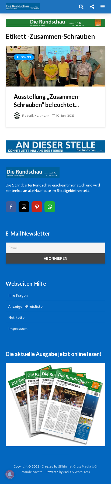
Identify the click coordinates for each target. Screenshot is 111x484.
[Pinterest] (37, 206)
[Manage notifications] (9, 474)
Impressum (17, 328)
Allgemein (24, 57)
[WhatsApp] (49, 206)
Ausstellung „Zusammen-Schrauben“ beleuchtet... (47, 100)
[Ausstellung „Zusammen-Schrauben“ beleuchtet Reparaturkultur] (55, 65)
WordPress (82, 472)
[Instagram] (24, 206)
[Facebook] (11, 206)
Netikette (16, 317)
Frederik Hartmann (35, 115)
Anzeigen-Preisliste (25, 306)
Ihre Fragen (18, 295)
